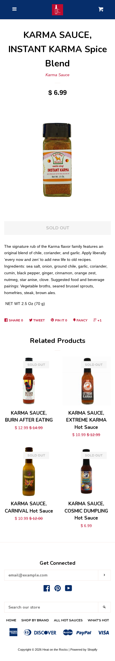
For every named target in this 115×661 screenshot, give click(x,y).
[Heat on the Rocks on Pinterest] (57, 589)
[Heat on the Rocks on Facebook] (46, 589)
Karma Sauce (57, 75)
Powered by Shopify (83, 649)
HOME (11, 620)
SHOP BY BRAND (35, 620)
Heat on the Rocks (55, 649)
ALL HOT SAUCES (68, 620)
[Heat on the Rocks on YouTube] (68, 589)
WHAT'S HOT (98, 620)
